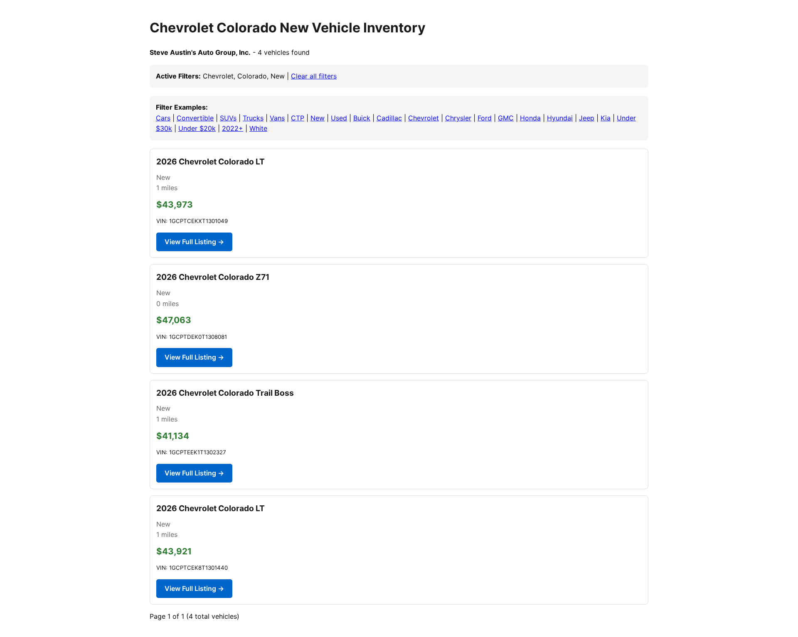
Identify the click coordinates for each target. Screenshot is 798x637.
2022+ (232, 128)
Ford (485, 118)
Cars (163, 118)
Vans (277, 118)
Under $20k (197, 128)
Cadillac (389, 118)
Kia (606, 118)
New (317, 118)
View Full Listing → (194, 242)
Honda (530, 118)
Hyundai (560, 118)
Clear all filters (314, 76)
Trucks (253, 118)
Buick (361, 118)
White (258, 128)
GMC (506, 118)
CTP (297, 118)
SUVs (228, 118)
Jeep (586, 118)
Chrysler (458, 118)
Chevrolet (423, 118)
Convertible (195, 118)
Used (339, 118)
